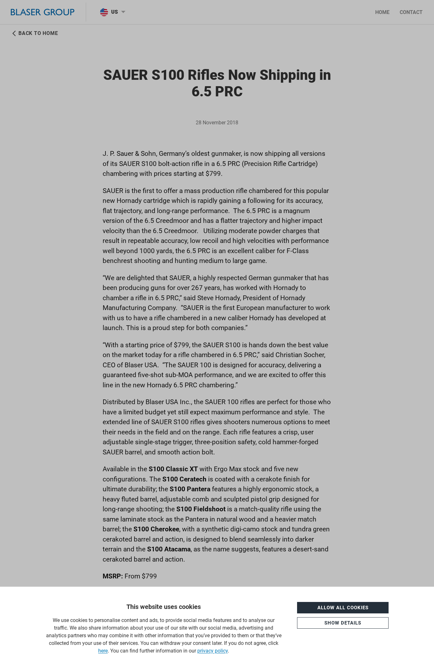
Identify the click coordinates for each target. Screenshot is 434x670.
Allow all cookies (343, 608)
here (103, 651)
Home (382, 12)
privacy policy (212, 651)
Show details (342, 623)
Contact (411, 12)
